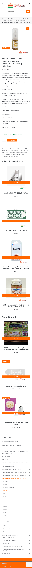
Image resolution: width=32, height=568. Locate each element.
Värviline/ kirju (6, 528)
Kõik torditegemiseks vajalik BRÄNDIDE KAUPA (14, 472)
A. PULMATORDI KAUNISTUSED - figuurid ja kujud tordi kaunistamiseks (15, 452)
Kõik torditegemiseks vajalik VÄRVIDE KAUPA (14, 478)
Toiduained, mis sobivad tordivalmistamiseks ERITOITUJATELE (13, 550)
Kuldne (10, 20)
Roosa (4, 512)
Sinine (4, 515)
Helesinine (7, 518)
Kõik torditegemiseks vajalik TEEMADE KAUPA (14, 475)
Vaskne (5, 531)
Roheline (5, 509)
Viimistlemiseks (14, 156)
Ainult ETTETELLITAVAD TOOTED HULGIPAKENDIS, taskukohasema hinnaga (16, 463)
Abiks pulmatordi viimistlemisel (17, 149)
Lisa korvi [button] (16, 182)
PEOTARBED (5, 543)
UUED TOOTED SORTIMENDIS (10, 441)
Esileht (5, 18)
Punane (5, 506)
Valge (4, 525)
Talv (23, 154)
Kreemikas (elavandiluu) (9, 487)
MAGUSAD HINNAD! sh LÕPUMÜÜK (11, 445)
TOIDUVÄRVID (6, 156)
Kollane (5, 484)
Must (4, 496)
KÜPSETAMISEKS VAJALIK (9, 540)
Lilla (4, 493)
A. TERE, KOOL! (6, 456)
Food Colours (14, 150)
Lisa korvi (11, 140)
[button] (27, 28)
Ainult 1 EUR (5, 459)
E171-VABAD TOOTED (8, 466)
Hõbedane (5, 481)
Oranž (4, 500)
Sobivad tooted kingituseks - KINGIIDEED (13, 546)
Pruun (4, 503)
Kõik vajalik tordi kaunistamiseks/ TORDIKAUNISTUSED (10, 536)
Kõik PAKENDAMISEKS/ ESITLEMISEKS (12, 469)
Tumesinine (7, 521)
